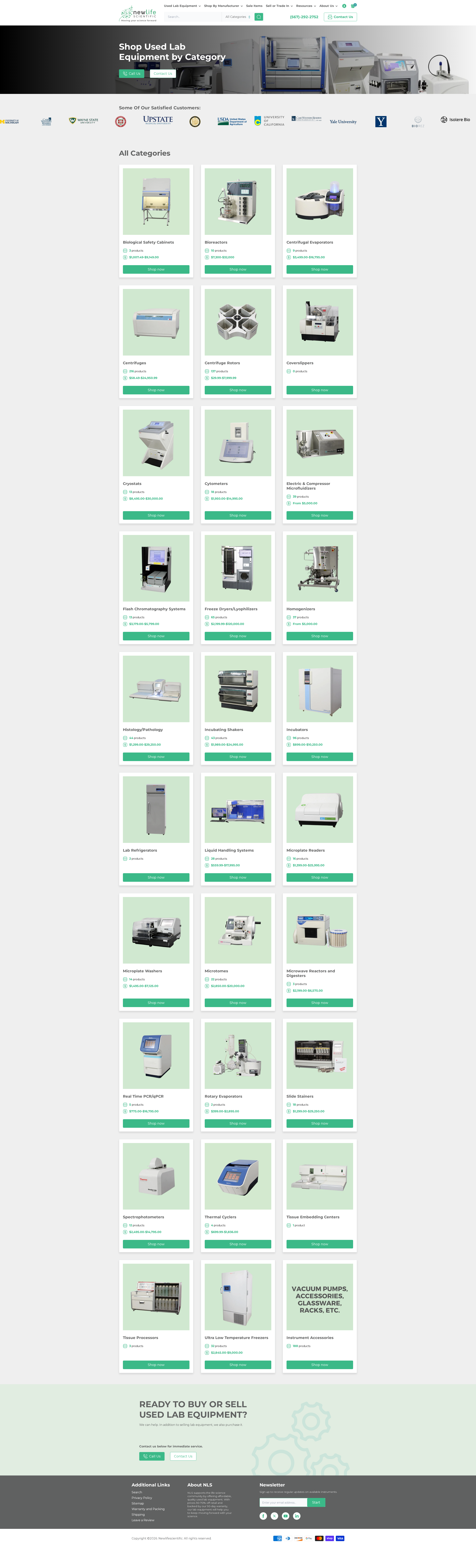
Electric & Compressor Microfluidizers (308, 486)
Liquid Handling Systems (229, 850)
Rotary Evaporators (223, 1096)
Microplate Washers (142, 971)
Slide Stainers (300, 1096)
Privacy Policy (142, 1498)
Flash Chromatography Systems (154, 609)
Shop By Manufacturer (221, 6)
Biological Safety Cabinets (148, 242)
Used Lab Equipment (180, 6)
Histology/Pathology (143, 729)
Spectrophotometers (143, 1217)
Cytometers (216, 483)
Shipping (138, 1514)
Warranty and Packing (148, 1509)
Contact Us (163, 74)
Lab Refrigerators (140, 850)
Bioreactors (216, 242)
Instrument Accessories (310, 1337)
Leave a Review (143, 1520)
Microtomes (216, 971)
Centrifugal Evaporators (310, 242)
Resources (304, 6)
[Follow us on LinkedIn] (296, 1516)
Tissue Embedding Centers (313, 1217)
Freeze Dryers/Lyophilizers (231, 609)
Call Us (134, 74)
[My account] (344, 6)
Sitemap (138, 1503)
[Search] (259, 17)
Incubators (297, 729)
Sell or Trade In (277, 6)
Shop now (156, 269)
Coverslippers (300, 363)
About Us (326, 6)
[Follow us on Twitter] (274, 1516)
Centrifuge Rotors (222, 363)
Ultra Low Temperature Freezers (236, 1337)
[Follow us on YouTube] (285, 1516)
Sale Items (254, 6)
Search (137, 1492)
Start (316, 1502)
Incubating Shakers (224, 729)
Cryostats (132, 483)
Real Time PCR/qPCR (143, 1096)
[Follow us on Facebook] (263, 1516)
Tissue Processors (140, 1337)
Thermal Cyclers (220, 1217)
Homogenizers (301, 609)
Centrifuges (134, 363)
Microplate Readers (306, 850)
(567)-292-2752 (304, 17)
